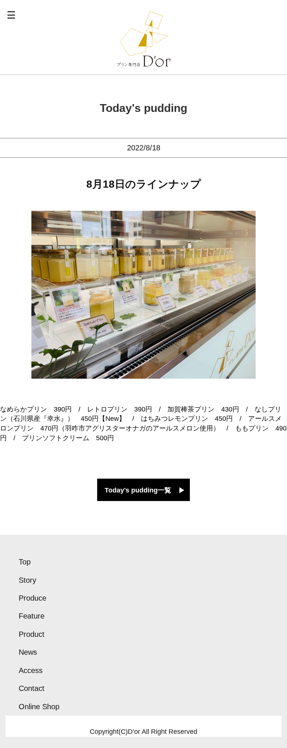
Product (31, 634)
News (28, 652)
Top (25, 562)
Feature (31, 616)
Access (31, 670)
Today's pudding (143, 108)
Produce (32, 598)
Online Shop (39, 706)
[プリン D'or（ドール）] (143, 62)
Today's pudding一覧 (138, 490)
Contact (31, 688)
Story (27, 580)
